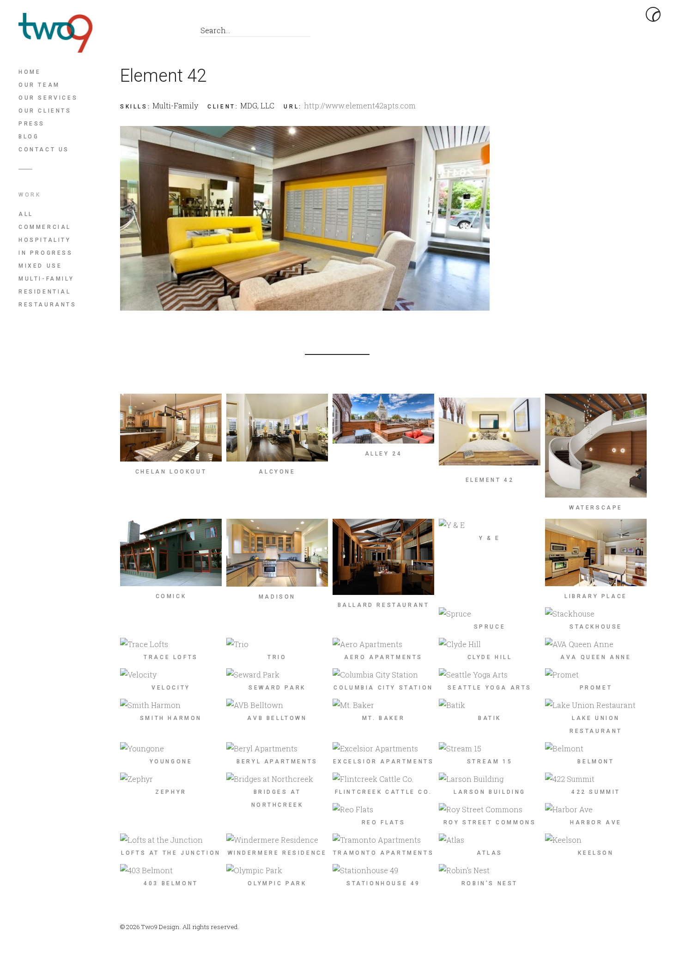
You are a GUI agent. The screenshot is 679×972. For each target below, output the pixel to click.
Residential (44, 291)
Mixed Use (40, 266)
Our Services (48, 98)
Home (29, 72)
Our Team (39, 85)
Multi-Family (46, 279)
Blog (28, 136)
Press (31, 123)
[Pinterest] (149, 33)
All (25, 214)
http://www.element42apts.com (360, 105)
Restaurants (47, 304)
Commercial (44, 227)
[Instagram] (170, 33)
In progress (45, 253)
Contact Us (43, 149)
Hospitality (44, 240)
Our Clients (45, 111)
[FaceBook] (129, 33)
